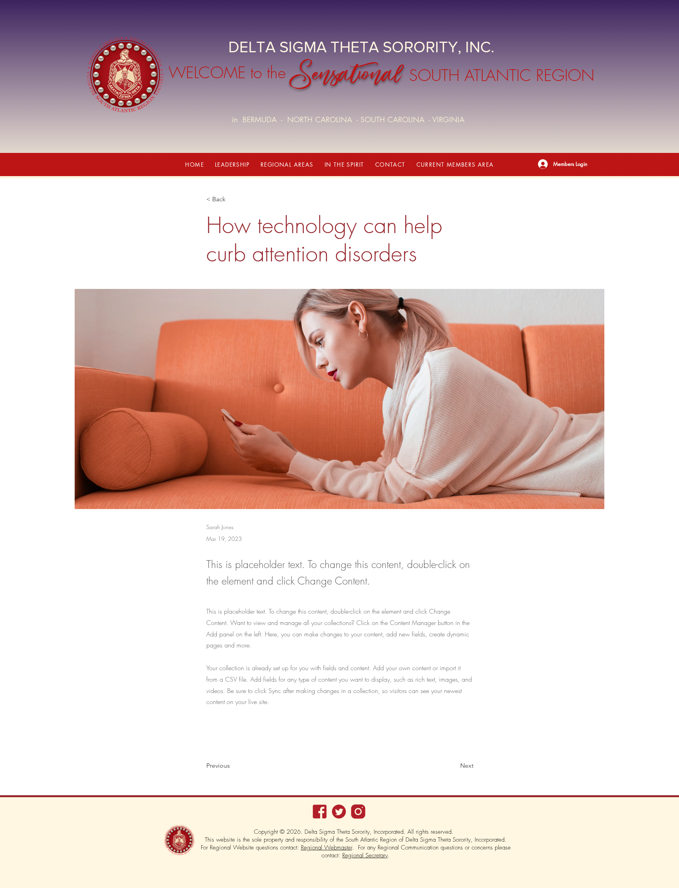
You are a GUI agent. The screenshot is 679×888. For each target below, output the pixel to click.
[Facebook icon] (319, 811)
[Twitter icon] (339, 811)
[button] (232, 164)
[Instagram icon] (358, 811)
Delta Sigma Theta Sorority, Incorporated (455, 840)
